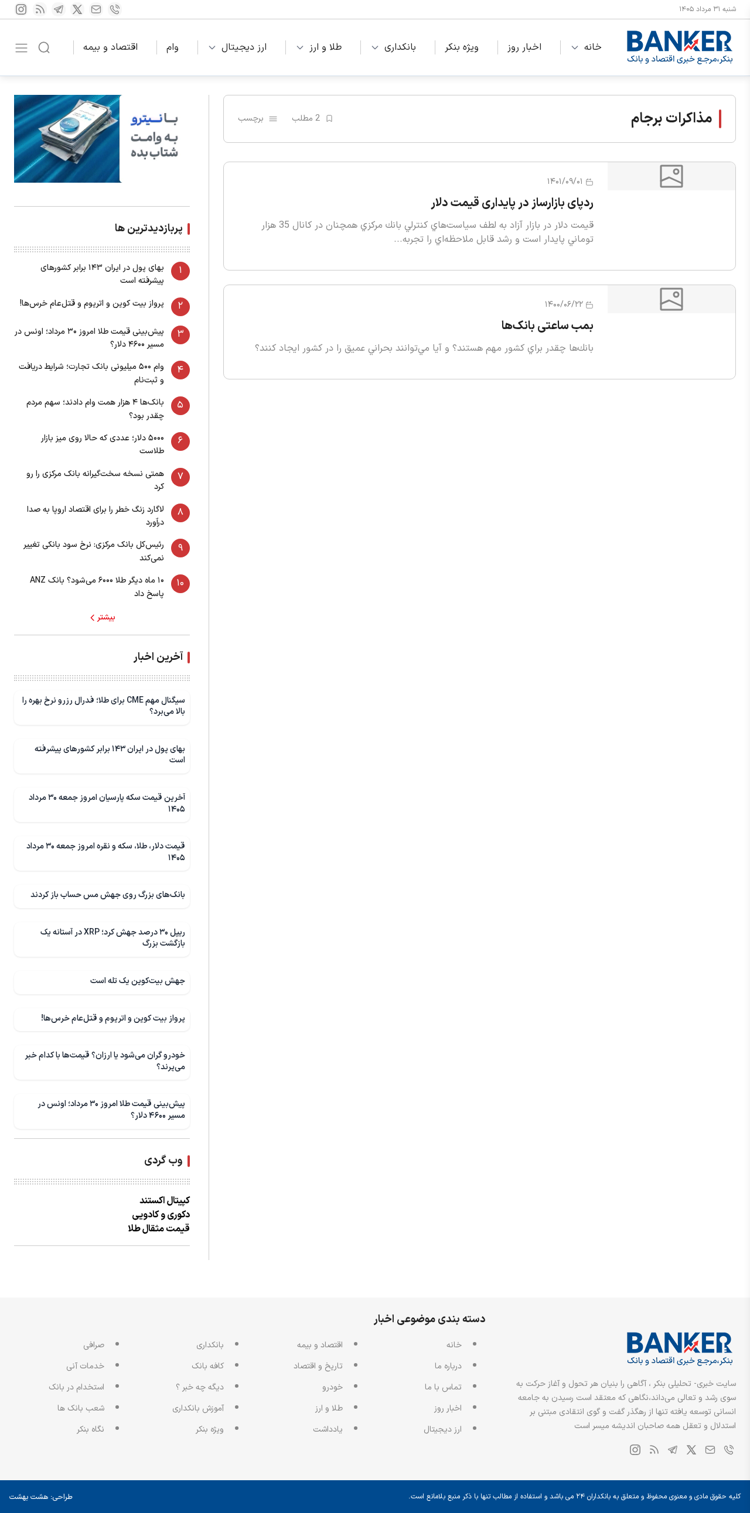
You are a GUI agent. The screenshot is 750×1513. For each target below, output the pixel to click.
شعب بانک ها (80, 1408)
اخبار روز (524, 47)
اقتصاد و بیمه (110, 47)
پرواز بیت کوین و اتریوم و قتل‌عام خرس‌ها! (92, 303)
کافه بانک (208, 1366)
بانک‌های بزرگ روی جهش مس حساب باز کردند (107, 895)
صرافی (93, 1345)
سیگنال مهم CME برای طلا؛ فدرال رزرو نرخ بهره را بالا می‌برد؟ (103, 706)
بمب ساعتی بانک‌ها (548, 326)
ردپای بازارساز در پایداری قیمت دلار (512, 203)
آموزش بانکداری (198, 1408)
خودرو (332, 1387)
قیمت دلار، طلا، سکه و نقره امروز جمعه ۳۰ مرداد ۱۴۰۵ (105, 852)
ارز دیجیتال (244, 47)
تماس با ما (443, 1387)
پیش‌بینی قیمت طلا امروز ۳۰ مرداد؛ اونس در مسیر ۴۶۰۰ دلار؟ (89, 338)
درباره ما (448, 1366)
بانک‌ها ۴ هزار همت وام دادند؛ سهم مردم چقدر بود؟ (95, 409)
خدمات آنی (85, 1366)
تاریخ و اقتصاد (318, 1366)
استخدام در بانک (76, 1387)
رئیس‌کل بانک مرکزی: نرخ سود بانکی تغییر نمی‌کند (93, 551)
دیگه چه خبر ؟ (200, 1387)
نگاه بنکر (90, 1429)
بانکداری (400, 47)
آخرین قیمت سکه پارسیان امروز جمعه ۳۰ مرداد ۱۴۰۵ (107, 804)
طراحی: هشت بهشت (41, 1497)
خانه (593, 47)
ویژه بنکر (462, 47)
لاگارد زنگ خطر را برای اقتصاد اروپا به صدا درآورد (95, 516)
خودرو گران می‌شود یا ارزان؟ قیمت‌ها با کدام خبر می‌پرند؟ (105, 1061)
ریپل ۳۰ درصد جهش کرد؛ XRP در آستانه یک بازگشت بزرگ (112, 938)
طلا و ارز (325, 47)
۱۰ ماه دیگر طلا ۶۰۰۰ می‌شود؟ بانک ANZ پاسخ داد (97, 587)
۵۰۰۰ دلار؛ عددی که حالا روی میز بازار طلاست (102, 444)
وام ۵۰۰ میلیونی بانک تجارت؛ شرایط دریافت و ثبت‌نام (91, 373)
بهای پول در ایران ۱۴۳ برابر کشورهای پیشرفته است (102, 274)
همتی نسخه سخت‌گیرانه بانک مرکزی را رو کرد (95, 480)
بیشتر (106, 618)
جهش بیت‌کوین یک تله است (137, 981)
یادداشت (328, 1429)
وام (172, 47)
